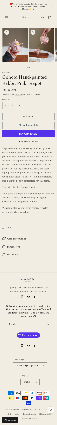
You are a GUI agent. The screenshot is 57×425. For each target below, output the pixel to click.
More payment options (28, 141)
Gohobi (16, 409)
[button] (6, 17)
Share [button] (8, 227)
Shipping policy (45, 414)
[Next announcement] (51, 6)
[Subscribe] (47, 324)
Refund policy (45, 409)
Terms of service (29, 414)
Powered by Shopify (28, 409)
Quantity (6, 99)
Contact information (30, 418)
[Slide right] (35, 67)
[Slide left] (22, 67)
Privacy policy (14, 414)
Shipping (18, 94)
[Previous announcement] (5, 6)
